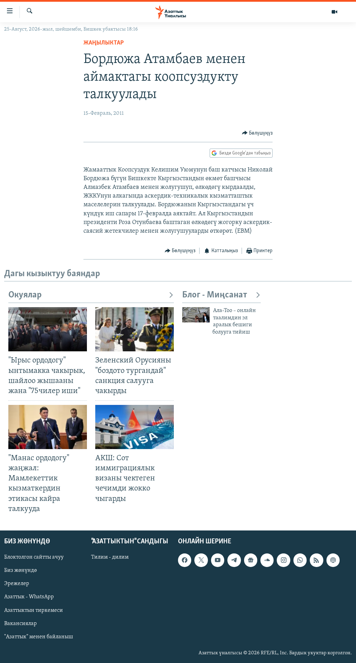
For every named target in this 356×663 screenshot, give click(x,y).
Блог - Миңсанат (214, 295)
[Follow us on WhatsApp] (300, 560)
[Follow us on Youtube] (217, 560)
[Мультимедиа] (334, 12)
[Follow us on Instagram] (283, 560)
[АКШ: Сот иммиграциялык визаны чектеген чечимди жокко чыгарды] (134, 427)
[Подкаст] (333, 560)
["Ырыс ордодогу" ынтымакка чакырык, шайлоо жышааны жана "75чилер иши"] (47, 329)
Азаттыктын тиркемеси (33, 610)
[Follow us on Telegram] (234, 560)
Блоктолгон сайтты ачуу (34, 557)
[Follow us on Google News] (250, 560)
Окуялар (25, 295)
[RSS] (316, 560)
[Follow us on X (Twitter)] (201, 560)
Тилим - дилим (110, 557)
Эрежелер (16, 583)
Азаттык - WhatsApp (29, 597)
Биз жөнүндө (20, 570)
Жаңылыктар (103, 43)
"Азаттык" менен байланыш (38, 636)
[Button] (257, 133)
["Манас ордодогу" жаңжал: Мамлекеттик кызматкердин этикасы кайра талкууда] (47, 427)
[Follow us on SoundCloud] (267, 560)
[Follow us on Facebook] (184, 560)
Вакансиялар (20, 623)
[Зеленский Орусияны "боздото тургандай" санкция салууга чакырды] (134, 329)
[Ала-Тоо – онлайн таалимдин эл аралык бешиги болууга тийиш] (196, 314)
